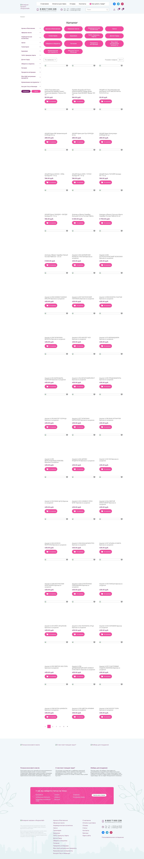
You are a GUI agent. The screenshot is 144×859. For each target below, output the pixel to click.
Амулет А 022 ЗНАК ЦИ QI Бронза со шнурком (56, 502)
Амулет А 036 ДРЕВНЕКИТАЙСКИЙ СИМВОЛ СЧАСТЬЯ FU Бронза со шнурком (83, 668)
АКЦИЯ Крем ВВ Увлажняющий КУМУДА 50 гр (56, 134)
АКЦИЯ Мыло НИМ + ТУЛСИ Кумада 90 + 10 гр (81, 174)
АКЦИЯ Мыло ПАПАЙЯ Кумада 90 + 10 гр (110, 174)
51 (63, 726)
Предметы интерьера (28, 72)
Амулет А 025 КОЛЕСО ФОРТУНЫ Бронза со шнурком (55, 544)
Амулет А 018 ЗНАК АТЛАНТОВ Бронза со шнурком (110, 419)
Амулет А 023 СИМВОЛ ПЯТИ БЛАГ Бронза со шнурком (82, 502)
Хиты (36, 91)
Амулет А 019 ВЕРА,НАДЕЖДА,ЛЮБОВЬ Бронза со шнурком (54, 460)
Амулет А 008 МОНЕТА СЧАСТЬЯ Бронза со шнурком (110, 298)
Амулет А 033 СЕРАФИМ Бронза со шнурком (110, 626)
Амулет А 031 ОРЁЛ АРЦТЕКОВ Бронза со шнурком (55, 626)
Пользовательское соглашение (113, 837)
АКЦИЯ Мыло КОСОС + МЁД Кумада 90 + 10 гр (54, 174)
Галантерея (25, 47)
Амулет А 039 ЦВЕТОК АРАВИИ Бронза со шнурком (83, 709)
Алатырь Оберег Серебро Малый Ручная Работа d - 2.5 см (56, 255)
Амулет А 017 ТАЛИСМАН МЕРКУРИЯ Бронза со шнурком (83, 419)
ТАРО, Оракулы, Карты (28, 55)
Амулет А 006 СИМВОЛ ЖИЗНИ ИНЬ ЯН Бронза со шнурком (56, 298)
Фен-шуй (57, 799)
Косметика (76, 794)
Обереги (57, 797)
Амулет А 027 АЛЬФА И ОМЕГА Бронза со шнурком (110, 544)
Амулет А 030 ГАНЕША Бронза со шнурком (110, 584)
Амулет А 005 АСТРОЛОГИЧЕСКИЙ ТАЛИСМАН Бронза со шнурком (111, 256)
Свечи (23, 42)
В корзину (52, 101)
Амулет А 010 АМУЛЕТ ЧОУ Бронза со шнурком (81, 338)
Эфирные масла (26, 32)
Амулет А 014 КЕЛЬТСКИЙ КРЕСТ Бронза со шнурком (83, 378)
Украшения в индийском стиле (43, 800)
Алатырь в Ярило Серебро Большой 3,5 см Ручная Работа (82, 215)
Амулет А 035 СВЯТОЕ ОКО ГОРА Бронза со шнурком (56, 667)
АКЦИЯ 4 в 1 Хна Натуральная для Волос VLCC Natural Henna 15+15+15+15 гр (110, 91)
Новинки (26, 91)
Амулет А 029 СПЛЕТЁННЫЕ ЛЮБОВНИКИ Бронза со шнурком (82, 585)
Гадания (56, 794)
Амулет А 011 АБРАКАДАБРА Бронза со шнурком (109, 338)
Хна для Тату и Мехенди (29, 86)
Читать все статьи (99, 795)
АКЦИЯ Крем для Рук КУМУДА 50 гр (83, 134)
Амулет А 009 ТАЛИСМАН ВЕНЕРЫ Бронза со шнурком (55, 338)
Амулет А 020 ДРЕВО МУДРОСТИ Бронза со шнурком (83, 459)
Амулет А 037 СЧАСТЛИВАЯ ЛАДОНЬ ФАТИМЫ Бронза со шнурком (109, 668)
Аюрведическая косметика (26, 37)
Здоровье (24, 51)
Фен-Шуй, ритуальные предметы (28, 77)
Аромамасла (39, 794)
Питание (24, 68)
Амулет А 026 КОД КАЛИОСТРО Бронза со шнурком (83, 544)
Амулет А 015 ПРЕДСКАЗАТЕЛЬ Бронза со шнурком (110, 378)
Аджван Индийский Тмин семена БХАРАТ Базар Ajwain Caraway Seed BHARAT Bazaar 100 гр (83, 92)
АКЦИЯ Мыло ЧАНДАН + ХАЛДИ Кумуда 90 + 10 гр (56, 215)
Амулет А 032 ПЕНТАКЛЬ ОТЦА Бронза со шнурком (83, 626)
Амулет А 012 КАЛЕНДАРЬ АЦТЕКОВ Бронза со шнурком (55, 378)
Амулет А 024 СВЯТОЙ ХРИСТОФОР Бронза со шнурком (107, 502)
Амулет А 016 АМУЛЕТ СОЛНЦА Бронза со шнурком (55, 419)
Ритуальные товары (79, 797)
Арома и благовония (28, 28)
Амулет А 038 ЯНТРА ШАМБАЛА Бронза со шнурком (56, 709)
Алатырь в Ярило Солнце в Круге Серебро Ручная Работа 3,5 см (111, 215)
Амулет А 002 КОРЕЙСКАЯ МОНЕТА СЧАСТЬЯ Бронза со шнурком (82, 256)
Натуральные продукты (43, 797)
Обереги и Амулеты (27, 64)
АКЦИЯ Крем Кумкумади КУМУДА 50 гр (108, 134)
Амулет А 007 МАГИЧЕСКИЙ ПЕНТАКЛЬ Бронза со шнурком (83, 298)
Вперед (67, 726)
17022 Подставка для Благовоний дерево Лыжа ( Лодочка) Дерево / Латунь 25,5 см (55, 92)
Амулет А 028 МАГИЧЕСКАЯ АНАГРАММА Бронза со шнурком (54, 585)
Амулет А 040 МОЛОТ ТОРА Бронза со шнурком (109, 709)
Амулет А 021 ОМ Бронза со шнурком (108, 459)
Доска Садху (25, 59)
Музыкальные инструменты (30, 82)
